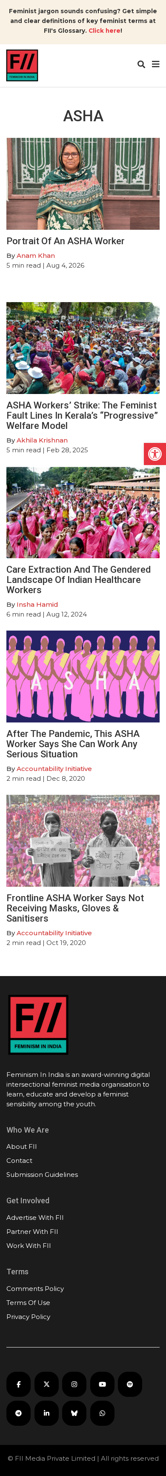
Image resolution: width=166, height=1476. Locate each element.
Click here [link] (104, 30)
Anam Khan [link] (36, 255)
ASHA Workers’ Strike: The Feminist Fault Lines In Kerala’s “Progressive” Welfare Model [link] (82, 415)
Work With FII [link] (28, 1246)
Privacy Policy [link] (28, 1317)
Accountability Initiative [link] (54, 769)
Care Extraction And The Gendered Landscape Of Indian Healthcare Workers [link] (78, 579)
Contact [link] (19, 1160)
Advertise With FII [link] (35, 1217)
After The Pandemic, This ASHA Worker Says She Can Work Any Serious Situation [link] (73, 743)
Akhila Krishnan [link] (43, 440)
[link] (155, 454)
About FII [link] (21, 1146)
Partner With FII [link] (32, 1232)
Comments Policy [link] (35, 1289)
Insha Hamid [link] (37, 604)
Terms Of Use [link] (28, 1303)
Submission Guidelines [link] (42, 1175)
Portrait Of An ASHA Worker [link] (65, 241)
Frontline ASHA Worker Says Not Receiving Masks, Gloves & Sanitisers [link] (75, 908)
